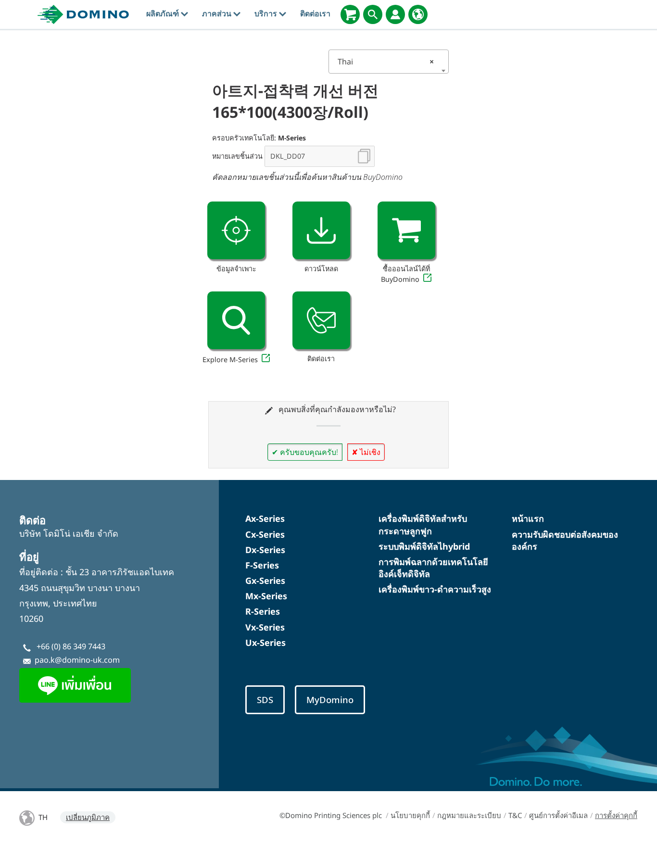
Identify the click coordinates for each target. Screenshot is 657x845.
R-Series (262, 611)
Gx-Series (265, 580)
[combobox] (388, 62)
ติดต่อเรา (315, 13)
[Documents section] (321, 230)
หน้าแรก (528, 518)
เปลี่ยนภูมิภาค (88, 817)
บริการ (266, 13)
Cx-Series (265, 534)
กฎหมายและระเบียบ (469, 815)
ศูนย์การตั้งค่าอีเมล (558, 815)
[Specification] (236, 230)
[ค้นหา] (372, 14)
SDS (265, 700)
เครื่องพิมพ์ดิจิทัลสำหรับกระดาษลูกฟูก (423, 524)
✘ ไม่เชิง (366, 452)
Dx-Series (265, 549)
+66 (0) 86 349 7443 (71, 646)
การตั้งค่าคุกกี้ (616, 815)
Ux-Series (265, 642)
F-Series (262, 565)
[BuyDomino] (350, 14)
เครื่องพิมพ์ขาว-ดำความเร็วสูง (435, 589)
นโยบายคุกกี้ (410, 815)
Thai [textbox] (386, 61)
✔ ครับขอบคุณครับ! (305, 452)
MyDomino (330, 700)
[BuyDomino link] (406, 230)
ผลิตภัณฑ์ (163, 13)
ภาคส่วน (217, 13)
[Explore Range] (236, 320)
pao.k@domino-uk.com (77, 660)
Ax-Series (265, 518)
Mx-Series (266, 596)
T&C (515, 815)
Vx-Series (265, 627)
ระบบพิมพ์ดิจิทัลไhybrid (424, 546)
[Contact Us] (321, 320)
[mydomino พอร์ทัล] (395, 14)
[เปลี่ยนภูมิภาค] (418, 14)
